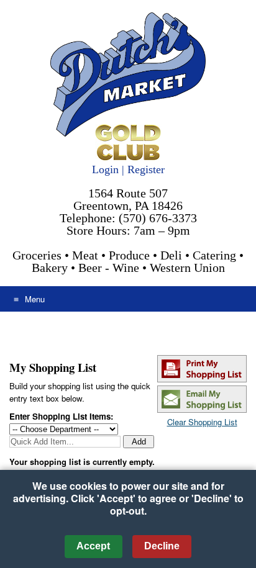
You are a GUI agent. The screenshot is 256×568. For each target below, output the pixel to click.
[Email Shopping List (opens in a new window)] (202, 409)
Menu (35, 299)
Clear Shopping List (202, 422)
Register (146, 169)
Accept (93, 546)
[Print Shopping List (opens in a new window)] (202, 379)
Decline (162, 546)
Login (105, 169)
